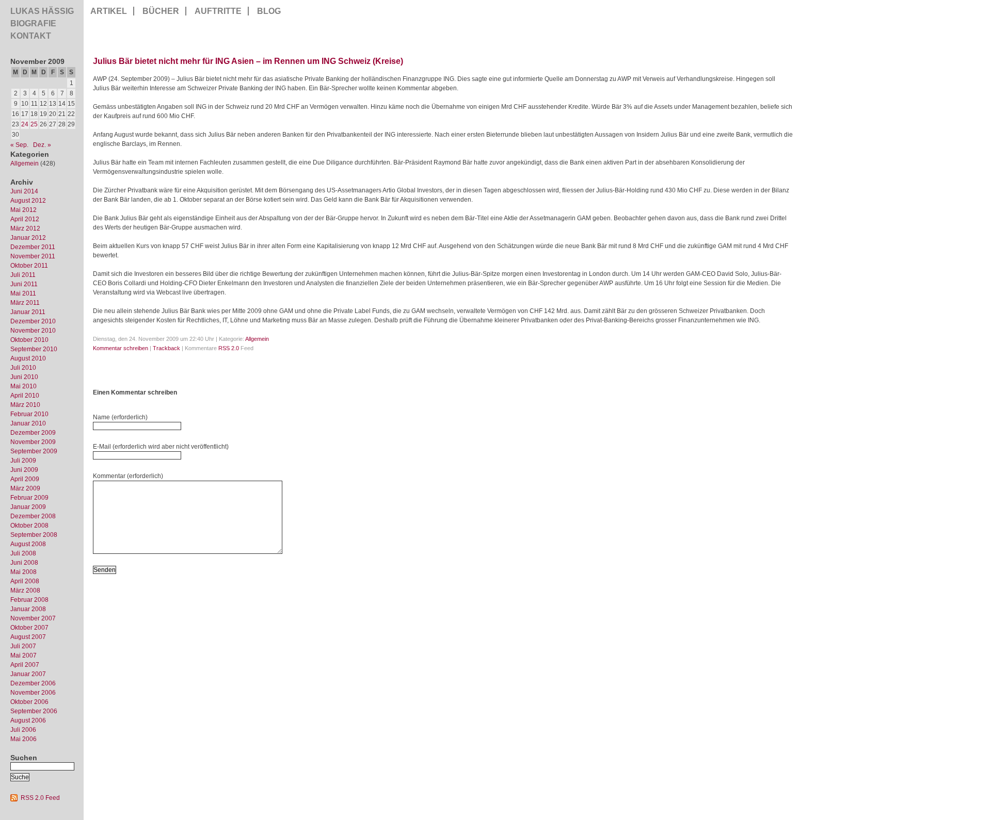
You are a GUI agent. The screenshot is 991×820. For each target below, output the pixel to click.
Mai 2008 (23, 572)
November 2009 (33, 442)
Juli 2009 (23, 460)
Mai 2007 (23, 655)
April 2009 (24, 479)
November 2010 (33, 330)
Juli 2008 (23, 553)
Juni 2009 (24, 469)
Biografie (33, 23)
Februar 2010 (29, 414)
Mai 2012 (23, 210)
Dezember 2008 (33, 516)
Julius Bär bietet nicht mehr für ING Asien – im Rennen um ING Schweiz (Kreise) (248, 61)
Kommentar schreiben (120, 348)
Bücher (160, 11)
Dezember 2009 (33, 432)
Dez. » (42, 145)
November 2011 (32, 256)
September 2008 (33, 534)
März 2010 (25, 404)
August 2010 (28, 358)
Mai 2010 (23, 386)
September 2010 (33, 349)
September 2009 (33, 451)
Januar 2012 (28, 237)
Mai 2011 (23, 293)
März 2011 (25, 302)
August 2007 (28, 637)
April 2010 (24, 395)
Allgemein (24, 163)
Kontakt (30, 35)
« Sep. (19, 145)
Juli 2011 (23, 274)
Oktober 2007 (29, 627)
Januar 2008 (28, 609)
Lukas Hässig (42, 11)
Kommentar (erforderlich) (128, 476)
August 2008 (28, 544)
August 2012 (28, 200)
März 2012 (25, 228)
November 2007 (33, 618)
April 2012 (24, 219)
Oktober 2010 (29, 339)
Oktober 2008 (29, 525)
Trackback (166, 348)
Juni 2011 (24, 284)
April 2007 (24, 664)
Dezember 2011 (32, 247)
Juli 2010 (23, 367)
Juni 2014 (24, 191)
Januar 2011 (27, 312)
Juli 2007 (23, 646)
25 (34, 124)
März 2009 (25, 488)
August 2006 (28, 720)
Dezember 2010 (33, 321)
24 (24, 124)
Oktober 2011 (29, 265)
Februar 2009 (29, 497)
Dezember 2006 (33, 683)
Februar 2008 (29, 599)
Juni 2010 (24, 377)
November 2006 (33, 692)
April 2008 (24, 581)
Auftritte (218, 11)
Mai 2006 (23, 739)
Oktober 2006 (29, 702)
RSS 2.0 (228, 348)
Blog (269, 11)
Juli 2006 (23, 729)
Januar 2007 (28, 674)
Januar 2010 (28, 423)
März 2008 (25, 590)
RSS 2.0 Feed (40, 797)
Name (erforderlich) (120, 417)
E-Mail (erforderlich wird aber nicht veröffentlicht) (161, 446)
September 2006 (33, 711)
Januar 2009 (28, 507)
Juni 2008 (24, 562)
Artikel (108, 11)
